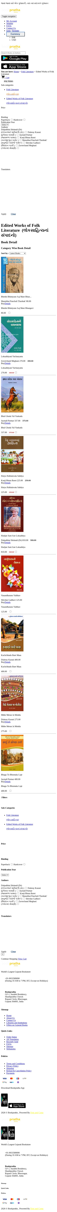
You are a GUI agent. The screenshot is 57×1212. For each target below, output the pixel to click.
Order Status (11, 1037)
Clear (13, 214)
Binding (4, 117)
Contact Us (11, 28)
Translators (5, 169)
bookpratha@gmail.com (15, 986)
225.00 (20, 480)
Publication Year (8, 122)
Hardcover (18, 120)
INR (13, 37)
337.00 (17, 421)
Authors (4, 127)
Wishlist (9, 23)
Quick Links (5, 1188)
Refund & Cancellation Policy (19, 1071)
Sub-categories (7, 85)
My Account (11, 21)
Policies (3, 1193)
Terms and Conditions (15, 1063)
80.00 (28, 301)
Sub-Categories (8, 808)
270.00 (22, 361)
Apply (3, 214)
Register (15, 30)
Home (16, 72)
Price (3, 107)
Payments (10, 1073)
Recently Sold (12, 1042)
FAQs (8, 26)
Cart (7, 77)
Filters (4, 797)
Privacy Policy (12, 1066)
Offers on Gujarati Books (17, 1025)
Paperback (5, 120)
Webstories (11, 1049)
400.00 (17, 660)
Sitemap (9, 1046)
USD (14, 40)
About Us (10, 1018)
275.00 (17, 719)
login (8, 30)
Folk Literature (27, 72)
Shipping (10, 1068)
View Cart (22, 959)
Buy (3, 303)
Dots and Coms (36, 1112)
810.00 (25, 540)
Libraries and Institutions (16, 1023)
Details (7, 303)
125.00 (19, 600)
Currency (16, 34)
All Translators (12, 1039)
